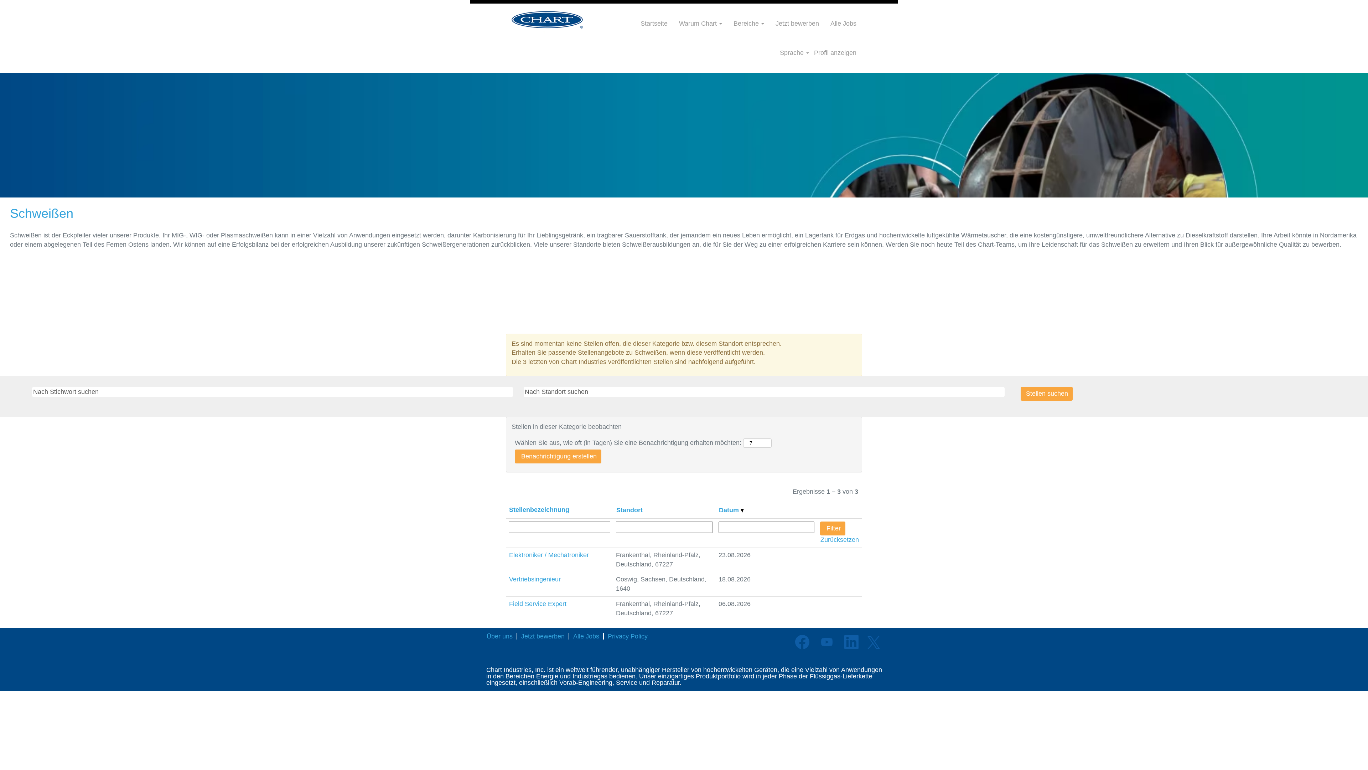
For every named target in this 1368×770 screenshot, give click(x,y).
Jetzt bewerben (797, 23)
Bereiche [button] (747, 23)
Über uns (500, 636)
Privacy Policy (628, 636)
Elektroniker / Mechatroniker (549, 555)
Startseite (654, 23)
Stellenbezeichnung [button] (539, 509)
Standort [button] (629, 510)
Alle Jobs (843, 23)
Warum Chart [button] (699, 23)
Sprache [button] (792, 52)
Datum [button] (730, 510)
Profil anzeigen (835, 52)
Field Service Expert (537, 603)
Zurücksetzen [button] (839, 539)
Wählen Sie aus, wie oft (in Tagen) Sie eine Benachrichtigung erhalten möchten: (628, 442)
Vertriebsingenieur (535, 579)
